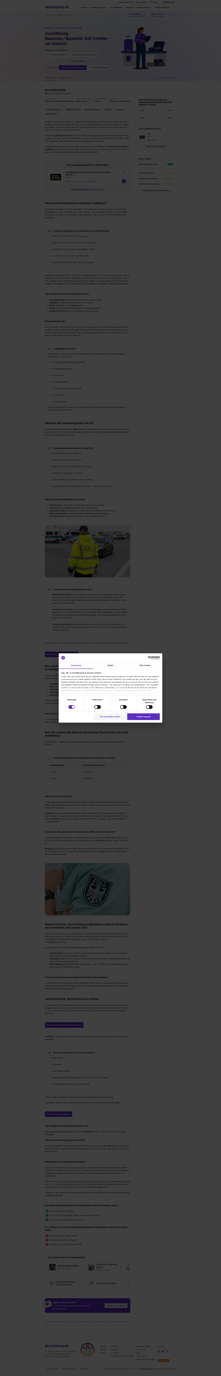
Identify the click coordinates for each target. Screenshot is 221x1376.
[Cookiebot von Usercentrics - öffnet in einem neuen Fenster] (150, 657)
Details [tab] (110, 665)
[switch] (97, 707)
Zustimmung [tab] (76, 665)
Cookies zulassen (143, 717)
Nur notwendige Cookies (110, 717)
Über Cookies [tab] (145, 665)
